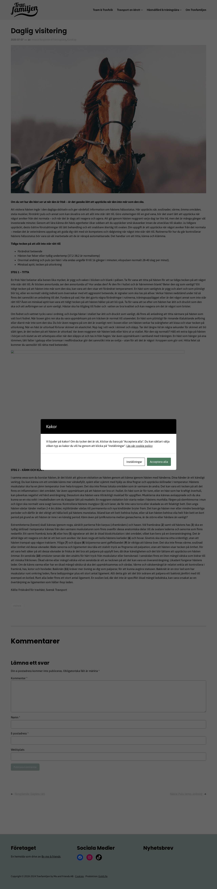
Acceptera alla (159, 461)
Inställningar (134, 461)
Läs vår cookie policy (139, 446)
